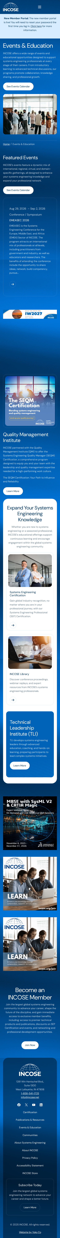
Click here (36, 26)
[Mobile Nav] (40, 7)
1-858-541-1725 (30, 1093)
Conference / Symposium (25, 214)
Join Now (30, 1045)
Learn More (13, 491)
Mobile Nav (40, 7)
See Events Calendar (18, 86)
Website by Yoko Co (30, 1232)
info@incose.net (30, 1097)
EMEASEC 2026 (19, 220)
